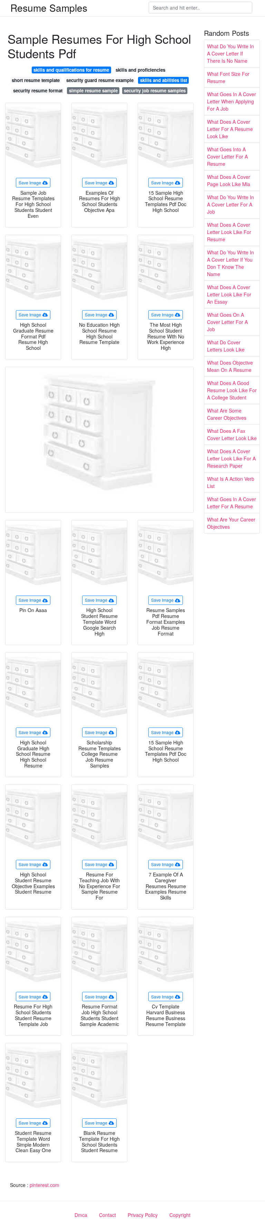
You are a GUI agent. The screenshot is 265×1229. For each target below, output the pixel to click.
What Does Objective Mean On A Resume (230, 366)
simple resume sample (93, 90)
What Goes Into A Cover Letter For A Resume (227, 156)
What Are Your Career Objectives (231, 523)
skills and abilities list (163, 80)
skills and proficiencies (140, 70)
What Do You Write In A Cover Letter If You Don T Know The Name (230, 263)
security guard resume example (100, 80)
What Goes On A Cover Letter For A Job (227, 322)
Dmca (81, 1214)
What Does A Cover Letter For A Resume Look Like (230, 129)
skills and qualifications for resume (71, 70)
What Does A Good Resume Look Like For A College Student (232, 390)
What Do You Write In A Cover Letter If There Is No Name (230, 53)
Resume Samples (48, 7)
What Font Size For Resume (228, 77)
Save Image (30, 182)
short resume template (36, 80)
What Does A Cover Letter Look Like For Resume (229, 232)
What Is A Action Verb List (230, 482)
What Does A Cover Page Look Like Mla (228, 180)
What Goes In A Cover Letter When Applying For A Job (231, 101)
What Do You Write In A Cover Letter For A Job (230, 204)
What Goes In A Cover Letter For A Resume (231, 503)
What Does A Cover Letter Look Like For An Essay (229, 294)
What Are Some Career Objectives (226, 414)
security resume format (37, 90)
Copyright (179, 1214)
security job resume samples (155, 90)
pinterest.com (44, 1184)
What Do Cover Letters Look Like (226, 346)
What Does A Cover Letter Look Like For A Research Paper (231, 458)
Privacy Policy (143, 1214)
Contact (107, 1214)
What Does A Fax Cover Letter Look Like (232, 434)
